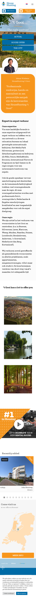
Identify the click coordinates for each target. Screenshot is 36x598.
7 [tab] (22, 497)
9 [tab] (28, 497)
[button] (32, 4)
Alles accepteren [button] (21, 593)
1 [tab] (4, 497)
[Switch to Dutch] (27, 4)
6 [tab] (19, 497)
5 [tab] (16, 497)
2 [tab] (7, 497)
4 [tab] (13, 497)
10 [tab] (31, 497)
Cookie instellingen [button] (9, 593)
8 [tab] (25, 497)
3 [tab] (10, 497)
